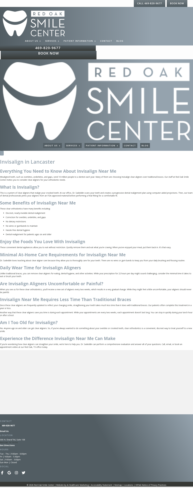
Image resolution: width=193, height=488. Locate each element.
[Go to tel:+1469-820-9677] (48, 48)
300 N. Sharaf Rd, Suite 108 (12, 439)
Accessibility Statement (101, 485)
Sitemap (118, 485)
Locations (128, 485)
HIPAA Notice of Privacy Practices (150, 485)
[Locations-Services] (2, 153)
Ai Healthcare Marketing (78, 485)
